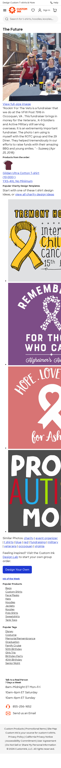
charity (29, 538)
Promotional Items (35, 728)
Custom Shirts (13, 591)
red (26, 542)
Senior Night (12, 663)
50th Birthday (13, 649)
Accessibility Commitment (21, 740)
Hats (8, 598)
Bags (8, 588)
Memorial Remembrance (20, 638)
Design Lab (10, 557)
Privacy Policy (16, 736)
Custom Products (14, 728)
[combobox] (30, 19)
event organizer (47, 538)
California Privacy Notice (39, 736)
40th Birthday (13, 659)
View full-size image (17, 104)
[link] (18, 10)
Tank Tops (11, 620)
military (53, 542)
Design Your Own (17, 569)
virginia (39, 546)
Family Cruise (13, 645)
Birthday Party (14, 656)
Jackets (10, 605)
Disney (9, 631)
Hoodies (10, 602)
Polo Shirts (11, 612)
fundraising (38, 542)
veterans (10, 546)
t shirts (8, 542)
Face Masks (12, 595)
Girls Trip (10, 652)
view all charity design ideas (34, 194)
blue (18, 542)
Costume (10, 634)
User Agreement (46, 740)
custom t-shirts (46, 732)
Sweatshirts (12, 616)
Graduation (12, 642)
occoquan (25, 546)
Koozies (9, 609)
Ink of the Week (11, 578)
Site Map (52, 728)
